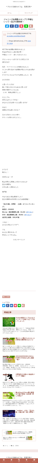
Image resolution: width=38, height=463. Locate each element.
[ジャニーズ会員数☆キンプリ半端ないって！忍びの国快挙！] (17, 26)
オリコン (29, 212)
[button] (34, 336)
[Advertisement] (19, 143)
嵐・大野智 (7, 296)
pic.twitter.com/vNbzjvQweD (16, 36)
